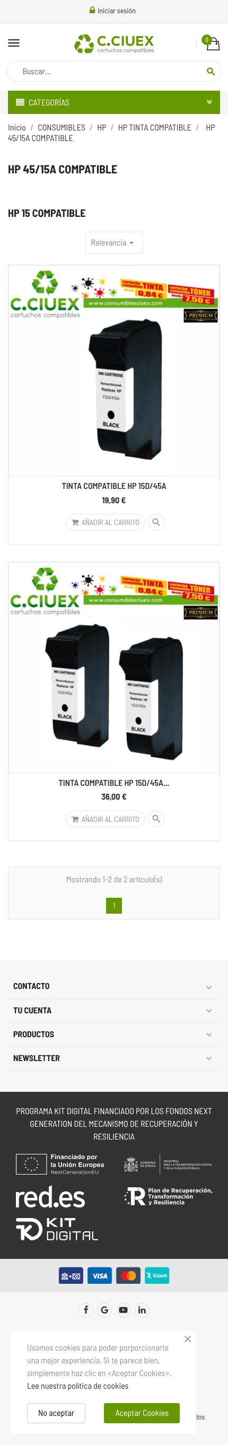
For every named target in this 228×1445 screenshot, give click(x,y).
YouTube (123, 1310)
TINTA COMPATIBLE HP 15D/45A (114, 486)
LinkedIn (142, 1310)
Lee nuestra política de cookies (77, 1386)
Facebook (85, 1310)
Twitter (104, 1310)
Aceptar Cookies (142, 1413)
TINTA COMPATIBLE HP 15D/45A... (114, 783)
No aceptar (56, 1413)
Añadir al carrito (110, 522)
